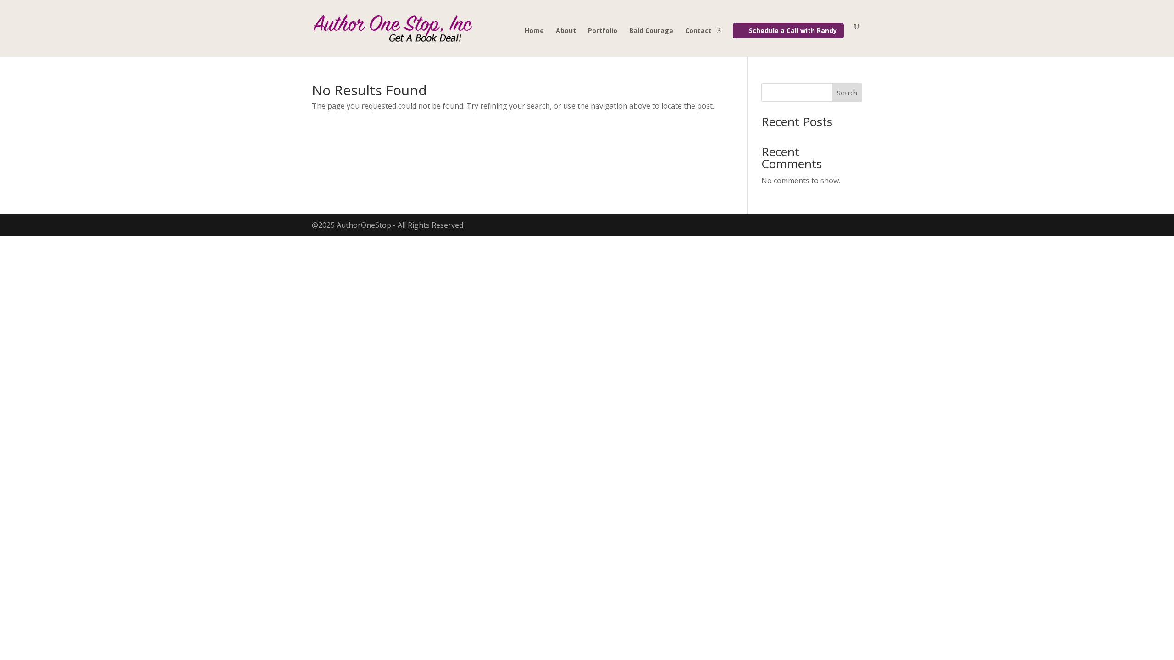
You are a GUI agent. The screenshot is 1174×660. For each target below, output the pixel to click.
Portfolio (602, 31)
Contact (698, 31)
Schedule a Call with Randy (793, 30)
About (566, 31)
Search (847, 92)
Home (534, 31)
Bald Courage (651, 31)
